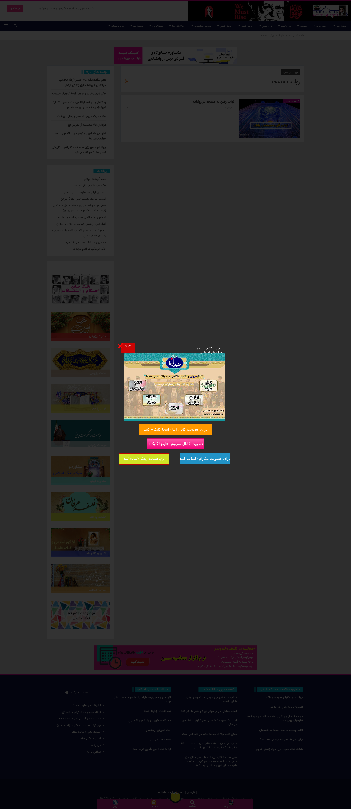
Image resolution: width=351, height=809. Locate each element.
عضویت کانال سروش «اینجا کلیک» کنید (175, 443)
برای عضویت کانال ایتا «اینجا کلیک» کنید (175, 429)
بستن (128, 345)
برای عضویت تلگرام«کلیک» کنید (205, 458)
